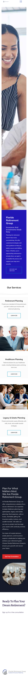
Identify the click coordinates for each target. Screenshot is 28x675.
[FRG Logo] (6, 1)
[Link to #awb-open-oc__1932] (21, 1)
